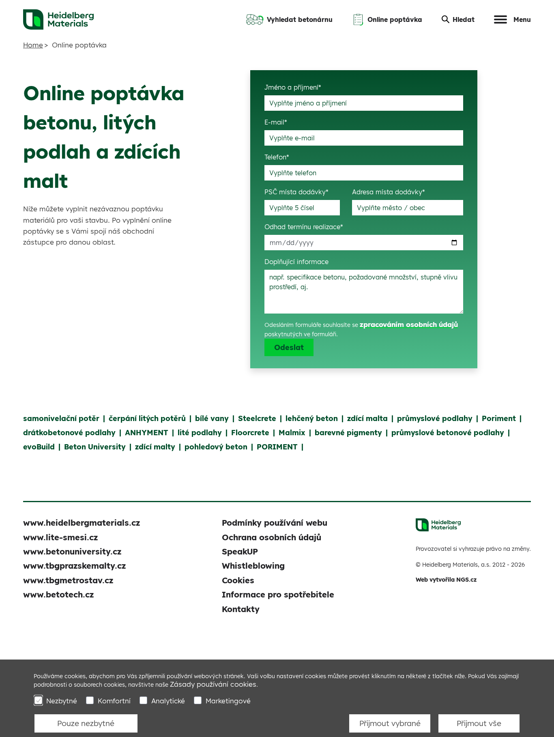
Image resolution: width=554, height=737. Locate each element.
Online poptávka (394, 19)
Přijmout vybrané (390, 723)
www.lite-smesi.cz (60, 537)
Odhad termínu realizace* (303, 227)
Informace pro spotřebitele (278, 594)
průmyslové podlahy (434, 418)
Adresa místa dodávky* (388, 192)
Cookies (238, 580)
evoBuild (39, 446)
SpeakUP (240, 551)
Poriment (499, 418)
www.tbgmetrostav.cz (68, 580)
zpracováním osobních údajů (409, 324)
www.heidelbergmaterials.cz (81, 523)
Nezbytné (61, 700)
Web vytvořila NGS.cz (446, 579)
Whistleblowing (253, 566)
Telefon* (276, 157)
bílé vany (212, 418)
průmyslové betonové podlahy (447, 432)
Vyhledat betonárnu (300, 19)
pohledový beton (216, 446)
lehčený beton (312, 418)
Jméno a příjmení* (292, 87)
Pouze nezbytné (85, 723)
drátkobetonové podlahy (69, 432)
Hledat (464, 19)
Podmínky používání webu (274, 523)
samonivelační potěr (61, 418)
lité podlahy (200, 432)
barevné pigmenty (348, 432)
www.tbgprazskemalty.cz (74, 566)
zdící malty (155, 446)
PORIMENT (277, 446)
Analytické (168, 700)
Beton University (95, 446)
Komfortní (114, 700)
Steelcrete (257, 418)
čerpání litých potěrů (147, 418)
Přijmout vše (479, 723)
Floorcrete (250, 432)
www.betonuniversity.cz (72, 551)
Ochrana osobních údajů (271, 537)
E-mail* (275, 122)
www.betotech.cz (58, 594)
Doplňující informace (296, 262)
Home (33, 45)
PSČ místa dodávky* (296, 192)
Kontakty (241, 609)
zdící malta (367, 418)
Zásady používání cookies (213, 684)
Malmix (292, 432)
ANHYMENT (146, 432)
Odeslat (289, 347)
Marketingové (228, 700)
